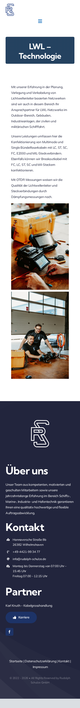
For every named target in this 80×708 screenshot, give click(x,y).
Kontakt (63, 661)
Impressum (40, 667)
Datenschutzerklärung (40, 661)
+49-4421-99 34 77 (26, 552)
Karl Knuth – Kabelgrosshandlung (29, 605)
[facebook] (9, 632)
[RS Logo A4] (10, 5)
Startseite (16, 661)
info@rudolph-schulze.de (29, 559)
